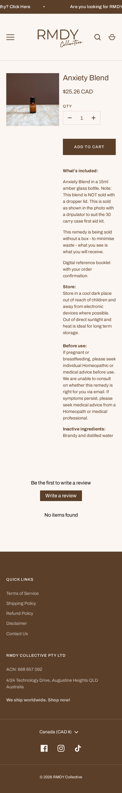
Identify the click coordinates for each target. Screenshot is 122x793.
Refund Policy (19, 613)
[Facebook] (44, 748)
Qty (67, 106)
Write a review (61, 495)
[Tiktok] (78, 748)
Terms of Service (22, 593)
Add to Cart (89, 147)
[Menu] (10, 37)
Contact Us (17, 633)
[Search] (97, 37)
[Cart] (112, 37)
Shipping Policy (21, 603)
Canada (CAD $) (55, 732)
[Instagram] (61, 748)
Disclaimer (16, 623)
